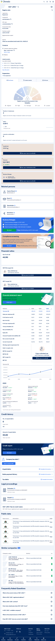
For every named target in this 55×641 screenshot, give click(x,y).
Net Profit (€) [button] (6, 320)
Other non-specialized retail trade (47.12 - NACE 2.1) (15, 41)
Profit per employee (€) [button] (9, 323)
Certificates (30, 634)
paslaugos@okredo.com (11, 634)
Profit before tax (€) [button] (8, 317)
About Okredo (39, 632)
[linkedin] (20, 631)
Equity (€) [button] (5, 332)
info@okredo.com (9, 632)
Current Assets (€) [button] (7, 342)
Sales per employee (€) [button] (8, 314)
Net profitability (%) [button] (8, 329)
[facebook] (16, 631)
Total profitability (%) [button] (8, 326)
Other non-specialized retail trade (33, 558)
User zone (47, 630)
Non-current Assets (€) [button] (8, 338)
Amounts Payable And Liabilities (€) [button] (11, 335)
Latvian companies (30, 631)
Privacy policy (39, 634)
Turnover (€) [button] (6, 311)
